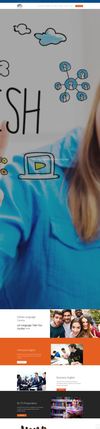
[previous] (1, 159)
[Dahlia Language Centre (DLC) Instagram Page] (82, 1)
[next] (99, 159)
